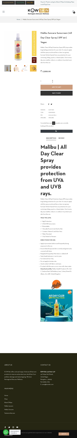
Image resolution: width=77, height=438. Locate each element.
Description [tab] (51, 138)
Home (18, 19)
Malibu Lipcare (8, 406)
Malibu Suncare (9, 409)
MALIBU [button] (30, 2)
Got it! (64, 433)
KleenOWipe (8, 402)
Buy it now (56, 93)
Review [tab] (62, 138)
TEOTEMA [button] (20, 2)
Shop (6, 399)
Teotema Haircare (9, 413)
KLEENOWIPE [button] (8, 2)
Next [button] (34, 68)
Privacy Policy (8, 435)
